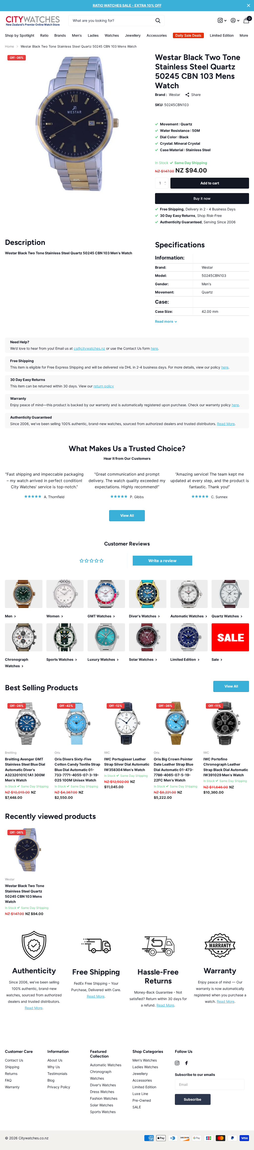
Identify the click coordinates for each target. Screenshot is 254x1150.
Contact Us (14, 1060)
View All (127, 515)
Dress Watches (102, 1092)
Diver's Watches (103, 1085)
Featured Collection (99, 1054)
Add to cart (209, 183)
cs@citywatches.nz (89, 348)
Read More (226, 424)
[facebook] (186, 1063)
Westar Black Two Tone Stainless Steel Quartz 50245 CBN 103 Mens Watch (24, 894)
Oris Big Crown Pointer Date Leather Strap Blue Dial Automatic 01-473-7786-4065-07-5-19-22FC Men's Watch (173, 769)
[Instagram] (177, 1063)
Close (248, 5)
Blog (51, 1080)
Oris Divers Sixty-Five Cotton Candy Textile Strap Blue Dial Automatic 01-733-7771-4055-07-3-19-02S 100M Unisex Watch (77, 769)
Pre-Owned (141, 1100)
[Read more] (222, 20)
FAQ (8, 1080)
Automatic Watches (105, 1065)
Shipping (12, 1067)
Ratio (44, 35)
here (154, 348)
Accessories (142, 1080)
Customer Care (19, 1051)
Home (9, 46)
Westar (174, 94)
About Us (54, 1060)
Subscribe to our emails (195, 1074)
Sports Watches (103, 1112)
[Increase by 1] (166, 179)
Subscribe (193, 1099)
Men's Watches (144, 1060)
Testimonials (57, 1073)
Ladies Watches (145, 1067)
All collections (19, 35)
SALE (136, 1107)
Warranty (12, 1087)
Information (58, 1051)
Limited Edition (222, 35)
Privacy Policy (58, 1087)
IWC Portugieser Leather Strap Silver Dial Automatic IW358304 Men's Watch (126, 764)
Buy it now (202, 198)
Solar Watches (101, 1105)
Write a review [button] (162, 560)
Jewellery (140, 1073)
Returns (11, 1073)
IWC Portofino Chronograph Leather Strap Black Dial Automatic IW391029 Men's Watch (225, 767)
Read (164, 321)
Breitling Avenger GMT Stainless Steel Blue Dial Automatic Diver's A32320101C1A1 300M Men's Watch (25, 769)
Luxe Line (140, 1094)
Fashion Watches (103, 1098)
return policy (104, 386)
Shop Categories (147, 1051)
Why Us (53, 1067)
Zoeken (158, 20)
